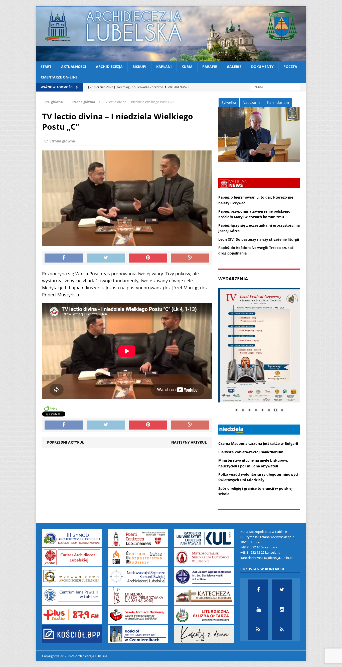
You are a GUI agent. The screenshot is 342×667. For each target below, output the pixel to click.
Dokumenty (262, 66)
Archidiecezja (109, 66)
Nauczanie (251, 102)
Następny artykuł (189, 442)
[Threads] (282, 630)
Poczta (290, 66)
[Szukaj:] (275, 86)
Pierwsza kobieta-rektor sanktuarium (250, 452)
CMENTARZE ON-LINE (59, 77)
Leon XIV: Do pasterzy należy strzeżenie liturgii (258, 239)
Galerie (234, 66)
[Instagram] (282, 610)
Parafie (209, 66)
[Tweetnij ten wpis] (106, 258)
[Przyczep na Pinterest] (148, 258)
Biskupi (139, 66)
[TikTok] (258, 630)
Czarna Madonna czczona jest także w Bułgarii (258, 443)
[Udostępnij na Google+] (190, 258)
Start (46, 66)
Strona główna (62, 141)
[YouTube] (258, 610)
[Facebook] (258, 589)
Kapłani (164, 66)
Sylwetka (229, 102)
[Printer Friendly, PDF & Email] (50, 408)
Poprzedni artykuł (65, 442)
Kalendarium (278, 102)
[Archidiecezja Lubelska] (171, 33)
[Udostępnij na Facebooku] (64, 258)
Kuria (187, 66)
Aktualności (73, 66)
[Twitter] (282, 589)
